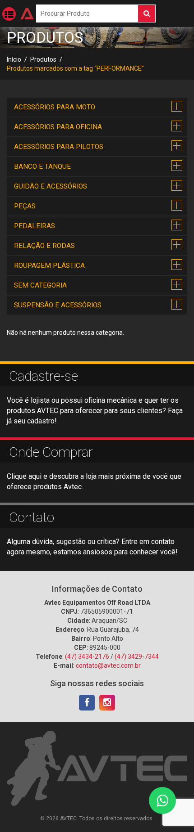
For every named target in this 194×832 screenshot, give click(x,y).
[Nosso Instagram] (107, 703)
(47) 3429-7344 (137, 656)
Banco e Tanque (42, 166)
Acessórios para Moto (54, 107)
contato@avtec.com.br (108, 665)
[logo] (97, 767)
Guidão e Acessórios (50, 186)
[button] (177, 106)
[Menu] (9, 14)
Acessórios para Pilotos (58, 147)
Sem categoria (40, 285)
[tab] (97, 107)
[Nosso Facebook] (87, 703)
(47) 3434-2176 (87, 656)
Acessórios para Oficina (58, 127)
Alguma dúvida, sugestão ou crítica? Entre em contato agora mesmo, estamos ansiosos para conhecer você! (92, 546)
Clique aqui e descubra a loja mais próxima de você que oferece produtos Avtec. (94, 481)
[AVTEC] (27, 13)
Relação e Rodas (44, 246)
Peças (25, 206)
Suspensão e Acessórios (58, 305)
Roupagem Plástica (49, 265)
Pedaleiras (34, 226)
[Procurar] (147, 13)
